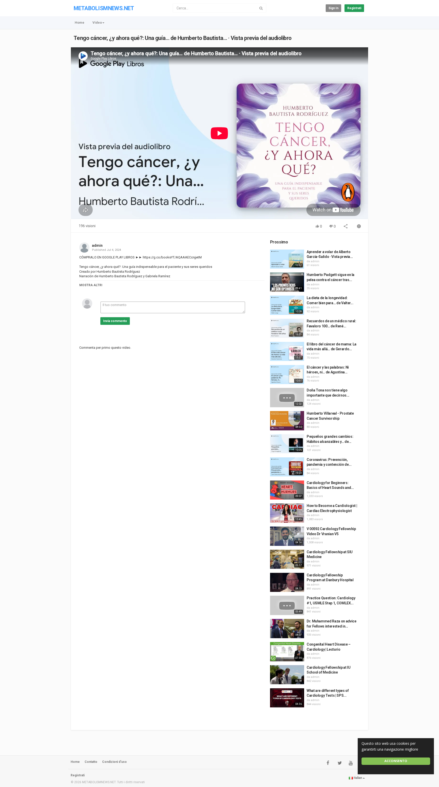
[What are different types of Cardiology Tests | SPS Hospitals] (287, 698)
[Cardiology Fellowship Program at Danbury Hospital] (287, 582)
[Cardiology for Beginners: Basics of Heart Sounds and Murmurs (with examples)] (287, 490)
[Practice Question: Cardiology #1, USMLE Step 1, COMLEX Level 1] (287, 605)
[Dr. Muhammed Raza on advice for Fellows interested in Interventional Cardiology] (287, 628)
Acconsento (395, 761)
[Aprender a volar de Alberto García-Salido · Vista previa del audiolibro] (287, 259)
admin (97, 245)
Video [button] (97, 22)
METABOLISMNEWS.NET (104, 8)
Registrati (354, 8)
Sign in (333, 8)
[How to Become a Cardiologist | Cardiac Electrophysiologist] (287, 513)
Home (79, 22)
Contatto (91, 762)
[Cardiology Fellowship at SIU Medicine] (287, 559)
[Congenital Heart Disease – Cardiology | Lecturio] (287, 651)
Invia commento (115, 321)
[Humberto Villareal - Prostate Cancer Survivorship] (287, 420)
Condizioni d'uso (114, 762)
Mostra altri (90, 285)
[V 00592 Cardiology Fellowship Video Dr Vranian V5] (287, 536)
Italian (358, 778)
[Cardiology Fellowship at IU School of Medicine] (287, 674)
